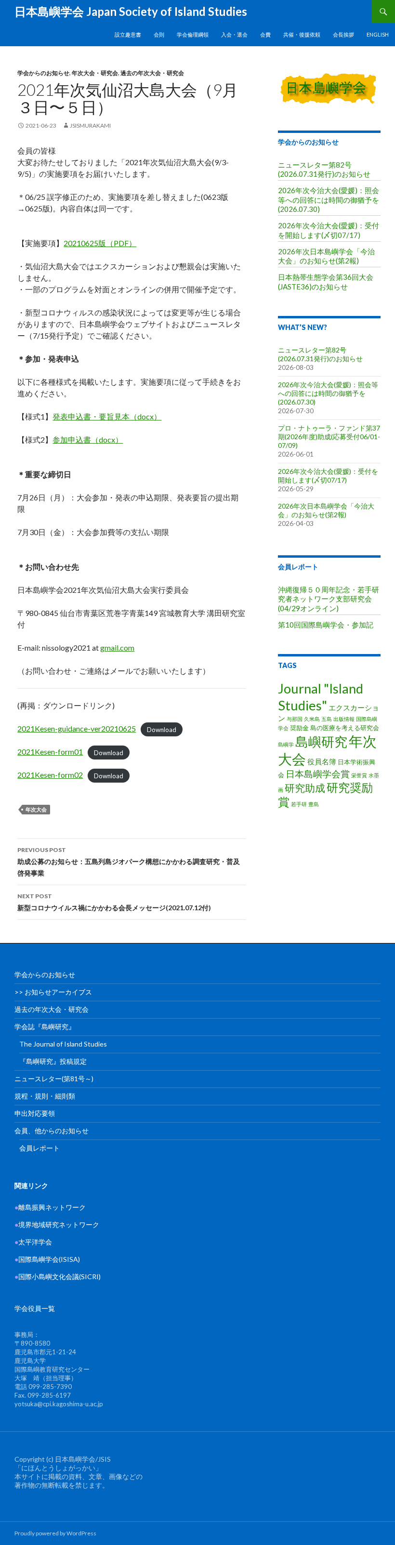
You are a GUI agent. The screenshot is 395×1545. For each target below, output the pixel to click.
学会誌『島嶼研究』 (44, 1026)
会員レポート (298, 567)
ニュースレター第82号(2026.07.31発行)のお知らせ (324, 169)
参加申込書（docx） (88, 439)
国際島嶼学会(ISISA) (47, 1259)
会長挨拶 (343, 34)
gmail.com (117, 647)
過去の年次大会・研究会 (152, 73)
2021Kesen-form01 (50, 751)
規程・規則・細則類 (44, 1096)
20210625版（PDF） (100, 243)
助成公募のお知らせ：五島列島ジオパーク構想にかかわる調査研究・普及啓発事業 (128, 861)
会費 (265, 34)
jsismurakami (90, 125)
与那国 (295, 719)
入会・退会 (234, 34)
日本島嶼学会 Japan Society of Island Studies (130, 11)
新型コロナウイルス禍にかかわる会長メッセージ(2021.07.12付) (114, 902)
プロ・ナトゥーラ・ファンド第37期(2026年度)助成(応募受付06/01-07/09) (329, 436)
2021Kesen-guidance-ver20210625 (76, 728)
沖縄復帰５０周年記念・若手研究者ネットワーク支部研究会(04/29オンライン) (328, 599)
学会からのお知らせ (43, 73)
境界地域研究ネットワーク (56, 1224)
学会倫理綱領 (193, 34)
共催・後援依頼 (301, 34)
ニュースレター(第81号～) (53, 1078)
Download (161, 729)
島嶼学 (286, 744)
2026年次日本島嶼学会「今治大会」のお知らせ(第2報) (326, 256)
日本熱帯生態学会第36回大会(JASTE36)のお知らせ (325, 281)
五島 (326, 719)
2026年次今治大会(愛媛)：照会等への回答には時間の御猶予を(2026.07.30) (328, 199)
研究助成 (305, 788)
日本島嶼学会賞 (318, 773)
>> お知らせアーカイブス (53, 992)
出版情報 (344, 719)
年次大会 (36, 809)
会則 (159, 34)
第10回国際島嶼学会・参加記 (325, 624)
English (378, 34)
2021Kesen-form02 (50, 774)
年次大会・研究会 (95, 73)
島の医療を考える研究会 (344, 728)
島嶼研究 (321, 741)
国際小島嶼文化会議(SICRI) (59, 1276)
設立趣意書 (128, 34)
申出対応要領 (34, 1113)
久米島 (312, 719)
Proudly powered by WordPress (55, 1533)
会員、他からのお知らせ (51, 1130)
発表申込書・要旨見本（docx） (107, 416)
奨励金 (299, 728)
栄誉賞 (359, 775)
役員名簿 (321, 761)
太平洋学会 (33, 1242)
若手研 (299, 804)
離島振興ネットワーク (50, 1207)
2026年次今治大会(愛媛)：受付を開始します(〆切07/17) (328, 230)
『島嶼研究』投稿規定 (53, 1061)
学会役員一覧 (34, 1308)
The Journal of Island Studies (63, 1044)
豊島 (313, 804)
